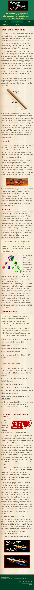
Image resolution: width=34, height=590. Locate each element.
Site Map (30, 584)
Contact (17, 24)
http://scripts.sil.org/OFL (9, 533)
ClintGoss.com (19, 384)
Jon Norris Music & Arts (21, 387)
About (17, 21)
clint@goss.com (15, 342)
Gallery (28, 21)
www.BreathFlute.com (27, 583)
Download (6, 24)
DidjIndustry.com (6, 381)
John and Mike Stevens (13, 391)
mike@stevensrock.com (9, 393)
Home (6, 21)
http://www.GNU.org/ (23, 524)
